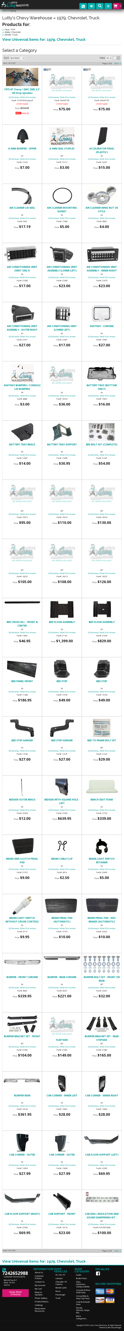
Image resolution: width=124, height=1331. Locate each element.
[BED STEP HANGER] (22, 728)
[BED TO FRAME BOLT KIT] (101, 728)
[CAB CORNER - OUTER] (22, 1142)
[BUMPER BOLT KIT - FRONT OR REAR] (101, 965)
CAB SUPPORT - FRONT (62, 1214)
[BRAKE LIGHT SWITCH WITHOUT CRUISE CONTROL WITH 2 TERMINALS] (22, 906)
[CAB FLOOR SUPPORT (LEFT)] (101, 1139)
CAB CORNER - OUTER (22, 1154)
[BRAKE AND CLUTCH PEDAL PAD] (22, 846)
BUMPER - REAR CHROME (61, 977)
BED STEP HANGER (22, 740)
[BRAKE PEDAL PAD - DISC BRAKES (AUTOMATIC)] (101, 905)
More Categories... (81, 1317)
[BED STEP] (61, 669)
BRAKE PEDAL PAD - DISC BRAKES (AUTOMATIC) (102, 919)
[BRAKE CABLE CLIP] (61, 846)
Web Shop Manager (114, 1327)
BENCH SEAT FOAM (102, 799)
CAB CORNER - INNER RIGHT (101, 1095)
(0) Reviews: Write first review (22, 632)
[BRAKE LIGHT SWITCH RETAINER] (101, 846)
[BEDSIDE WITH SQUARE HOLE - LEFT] (61, 787)
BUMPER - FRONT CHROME (22, 977)
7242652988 (15, 1272)
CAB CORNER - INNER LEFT (62, 1095)
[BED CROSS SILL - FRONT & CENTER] (22, 603)
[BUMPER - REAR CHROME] (61, 958)
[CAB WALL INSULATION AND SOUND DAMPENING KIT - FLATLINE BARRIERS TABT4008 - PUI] (101, 1194)
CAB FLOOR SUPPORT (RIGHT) (22, 1214)
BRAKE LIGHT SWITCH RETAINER (101, 860)
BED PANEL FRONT (22, 681)
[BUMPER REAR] (22, 1080)
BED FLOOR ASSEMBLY (62, 622)
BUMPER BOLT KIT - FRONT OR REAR (102, 978)
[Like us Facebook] (98, 1273)
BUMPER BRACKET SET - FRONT (22, 1036)
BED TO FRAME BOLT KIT (101, 740)
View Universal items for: (44, 1261)
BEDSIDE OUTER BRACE (22, 799)
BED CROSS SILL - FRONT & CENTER (22, 623)
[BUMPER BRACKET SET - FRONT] (22, 1024)
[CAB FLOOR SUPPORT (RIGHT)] (22, 1198)
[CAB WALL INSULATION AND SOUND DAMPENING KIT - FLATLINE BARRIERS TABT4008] (101, 1200)
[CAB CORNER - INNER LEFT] (61, 1083)
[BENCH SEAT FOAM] (101, 787)
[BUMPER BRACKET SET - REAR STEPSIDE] (101, 1024)
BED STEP (62, 681)
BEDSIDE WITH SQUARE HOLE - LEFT (62, 801)
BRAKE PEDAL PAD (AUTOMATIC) (62, 919)
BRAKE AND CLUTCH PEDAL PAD (22, 860)
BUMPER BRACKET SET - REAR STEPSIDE (102, 1038)
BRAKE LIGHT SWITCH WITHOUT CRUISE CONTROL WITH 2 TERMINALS (22, 920)
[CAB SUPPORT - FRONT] (61, 1201)
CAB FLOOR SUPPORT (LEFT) (101, 1154)
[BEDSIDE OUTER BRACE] (22, 787)
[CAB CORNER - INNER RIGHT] (101, 1083)
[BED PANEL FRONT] (22, 669)
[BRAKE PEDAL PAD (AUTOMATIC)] (61, 906)
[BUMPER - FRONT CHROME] (22, 962)
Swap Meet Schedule (15, 1293)
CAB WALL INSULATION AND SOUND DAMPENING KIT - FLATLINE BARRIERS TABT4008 (101, 1216)
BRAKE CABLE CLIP (62, 858)
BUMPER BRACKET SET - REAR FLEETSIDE (62, 1038)
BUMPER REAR (22, 1095)
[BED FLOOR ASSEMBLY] (61, 610)
